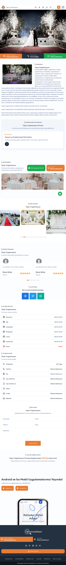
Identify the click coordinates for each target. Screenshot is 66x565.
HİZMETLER (30, 559)
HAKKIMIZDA (19, 559)
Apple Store (9, 488)
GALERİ (38, 559)
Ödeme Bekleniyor (56, 369)
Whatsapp (43, 539)
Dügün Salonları (32, 461)
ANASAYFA (8, 559)
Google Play (23, 488)
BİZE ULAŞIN (57, 559)
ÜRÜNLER (47, 559)
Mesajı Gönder (33, 443)
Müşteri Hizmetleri (10, 539)
